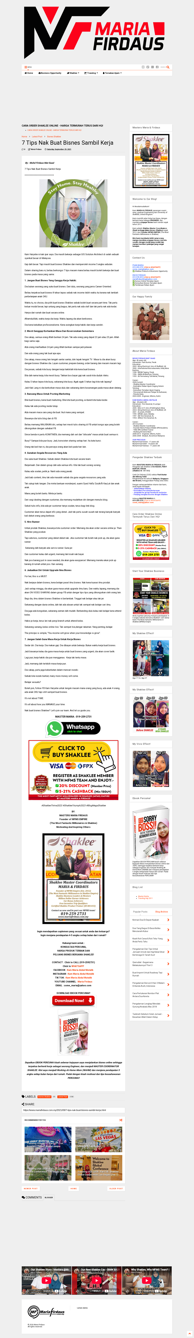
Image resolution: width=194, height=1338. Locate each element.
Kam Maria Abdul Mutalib (80, 970)
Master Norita (143, 896)
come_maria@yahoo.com (143, 502)
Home (30, 73)
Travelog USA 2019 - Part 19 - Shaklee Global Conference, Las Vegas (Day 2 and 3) (47, 1171)
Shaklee (73, 73)
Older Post (116, 1189)
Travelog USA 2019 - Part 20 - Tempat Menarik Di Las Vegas (98, 1145)
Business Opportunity (51, 73)
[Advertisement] (97, 100)
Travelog (91, 73)
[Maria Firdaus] (97, 61)
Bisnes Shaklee (54, 136)
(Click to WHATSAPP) (152, 277)
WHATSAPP (77, 966)
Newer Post (31, 1189)
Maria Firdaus (85, 981)
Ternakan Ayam (112, 73)
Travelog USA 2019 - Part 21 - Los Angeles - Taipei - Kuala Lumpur (45, 1145)
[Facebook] (157, 67)
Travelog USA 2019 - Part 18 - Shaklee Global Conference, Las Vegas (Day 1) (98, 1173)
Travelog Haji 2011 (145, 898)
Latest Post (37, 136)
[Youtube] (143, 67)
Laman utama (82, 1308)
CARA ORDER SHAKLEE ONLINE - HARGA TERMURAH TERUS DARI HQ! (54, 130)
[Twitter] (148, 67)
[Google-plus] (152, 67)
